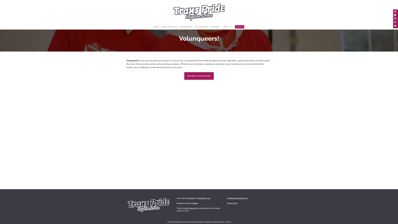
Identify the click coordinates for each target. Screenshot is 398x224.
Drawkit (195, 203)
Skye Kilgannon (190, 208)
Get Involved (201, 27)
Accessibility (186, 27)
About (226, 27)
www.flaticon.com (203, 198)
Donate (239, 27)
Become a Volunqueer (199, 75)
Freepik (190, 198)
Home (156, 27)
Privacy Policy (232, 203)
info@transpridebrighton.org (237, 198)
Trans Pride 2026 (169, 27)
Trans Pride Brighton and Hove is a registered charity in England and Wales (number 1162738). (200, 222)
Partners (214, 27)
